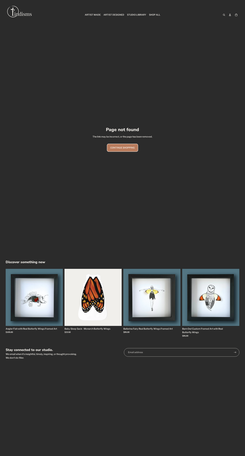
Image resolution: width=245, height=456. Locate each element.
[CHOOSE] (58, 321)
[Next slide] (58, 297)
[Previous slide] (10, 297)
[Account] (230, 15)
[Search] (224, 15)
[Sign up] (235, 352)
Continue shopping (122, 147)
